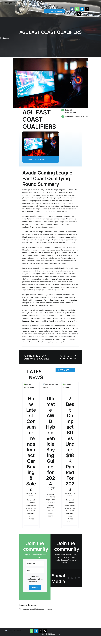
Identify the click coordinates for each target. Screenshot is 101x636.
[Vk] (67, 358)
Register (35, 587)
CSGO (87, 117)
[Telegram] (75, 356)
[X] (61, 356)
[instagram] (75, 578)
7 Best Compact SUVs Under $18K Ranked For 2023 (70, 444)
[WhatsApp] (71, 356)
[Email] (75, 358)
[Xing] (71, 358)
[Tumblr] (60, 358)
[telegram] (82, 9)
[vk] (72, 9)
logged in (33, 609)
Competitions (79, 117)
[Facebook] (57, 356)
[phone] (79, 14)
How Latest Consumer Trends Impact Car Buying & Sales (31, 444)
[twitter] (72, 578)
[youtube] (79, 578)
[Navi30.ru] (13, 630)
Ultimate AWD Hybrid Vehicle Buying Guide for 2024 (50, 441)
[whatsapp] (77, 9)
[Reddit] (64, 356)
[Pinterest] (64, 358)
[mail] (87, 9)
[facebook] (68, 578)
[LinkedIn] (68, 356)
